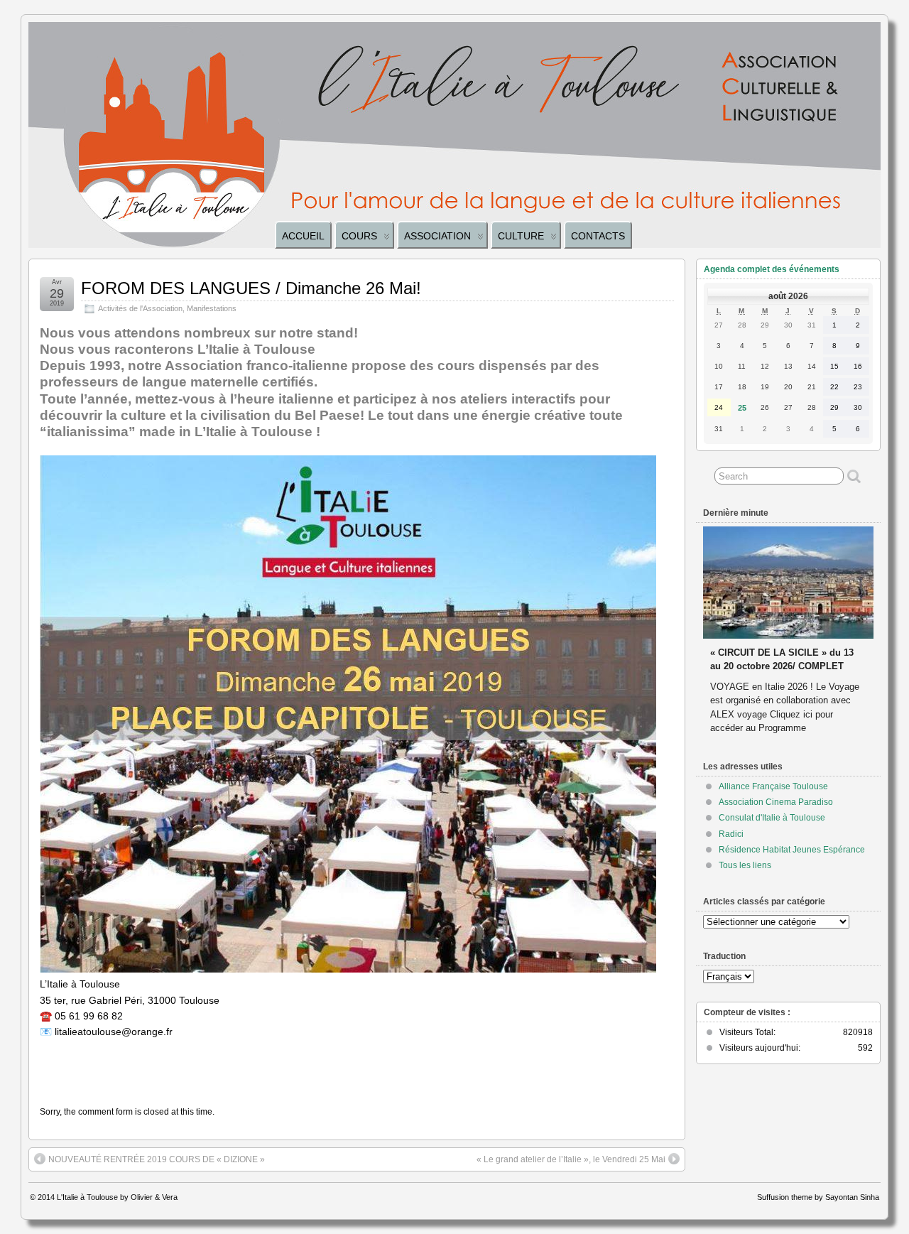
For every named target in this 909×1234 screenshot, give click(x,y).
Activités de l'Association (140, 308)
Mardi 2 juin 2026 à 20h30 (766, 639)
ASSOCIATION (437, 236)
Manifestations (211, 308)
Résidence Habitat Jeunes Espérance (792, 850)
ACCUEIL (303, 236)
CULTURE (521, 236)
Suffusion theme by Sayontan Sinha (818, 1197)
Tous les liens (745, 865)
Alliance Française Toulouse (773, 786)
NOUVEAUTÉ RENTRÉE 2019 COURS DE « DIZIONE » (156, 1159)
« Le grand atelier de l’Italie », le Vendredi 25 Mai (571, 1159)
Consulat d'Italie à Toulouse (772, 818)
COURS (359, 236)
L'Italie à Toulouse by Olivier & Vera (117, 1197)
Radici (731, 834)
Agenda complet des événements (771, 269)
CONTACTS (598, 236)
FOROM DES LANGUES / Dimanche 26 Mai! (251, 288)
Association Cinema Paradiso (776, 802)
